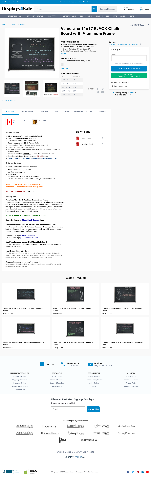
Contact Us (145, 2)
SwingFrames (119, 16)
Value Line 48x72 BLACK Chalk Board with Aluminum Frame (23, 344)
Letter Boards (69, 16)
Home (4, 25)
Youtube (147, 472)
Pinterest (137, 472)
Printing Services (94, 376)
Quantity (113, 54)
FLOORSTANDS (86, 16)
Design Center (94, 373)
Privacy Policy (131, 383)
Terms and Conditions (131, 386)
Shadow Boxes (102, 16)
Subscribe (93, 409)
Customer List (131, 376)
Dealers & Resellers (57, 383)
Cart (140, 7)
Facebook (128, 472)
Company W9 (20, 390)
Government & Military (20, 386)
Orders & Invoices (56, 380)
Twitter (133, 472)
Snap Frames (53, 16)
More (131, 16)
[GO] (94, 9)
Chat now (131, 93)
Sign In (126, 7)
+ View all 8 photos (9, 100)
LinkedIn (142, 472)
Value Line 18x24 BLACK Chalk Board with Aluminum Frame (23, 309)
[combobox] (65, 9)
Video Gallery (94, 383)
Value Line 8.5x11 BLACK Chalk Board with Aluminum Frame (122, 344)
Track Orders (57, 376)
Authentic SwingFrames (94, 380)
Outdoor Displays (35, 16)
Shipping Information (19, 380)
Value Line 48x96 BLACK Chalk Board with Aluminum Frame (73, 344)
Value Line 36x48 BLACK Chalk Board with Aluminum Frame (122, 309)
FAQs (94, 386)
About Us (131, 373)
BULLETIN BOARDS (15, 16)
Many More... (66, 68)
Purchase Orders (19, 383)
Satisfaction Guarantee (131, 380)
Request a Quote (19, 376)
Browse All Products (107, 9)
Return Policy (57, 386)
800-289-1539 (15, 2)
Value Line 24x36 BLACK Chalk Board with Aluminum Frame (73, 309)
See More (64, 53)
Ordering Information (19, 373)
